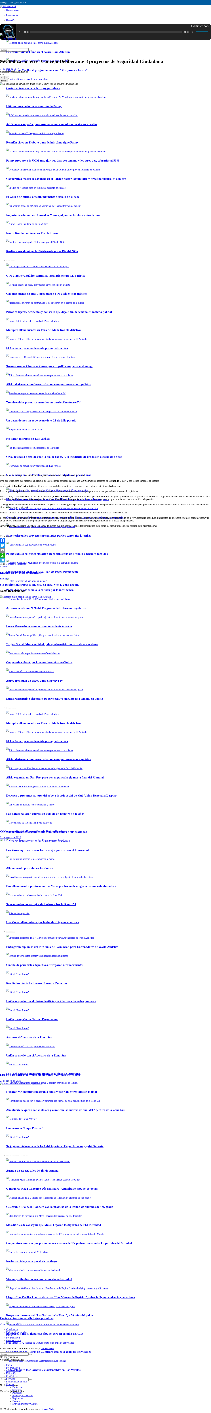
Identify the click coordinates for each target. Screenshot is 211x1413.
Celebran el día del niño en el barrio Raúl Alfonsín (38, 52)
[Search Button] (30, 1379)
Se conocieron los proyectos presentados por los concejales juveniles (48, 535)
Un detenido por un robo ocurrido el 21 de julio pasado (41, 420)
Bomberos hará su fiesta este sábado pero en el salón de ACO (44, 1333)
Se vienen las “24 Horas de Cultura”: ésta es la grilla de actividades (48, 1351)
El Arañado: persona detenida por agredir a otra (37, 348)
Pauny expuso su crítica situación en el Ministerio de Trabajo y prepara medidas (57, 553)
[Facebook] (105, 540)
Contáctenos (12, 1329)
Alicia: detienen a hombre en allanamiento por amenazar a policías (48, 384)
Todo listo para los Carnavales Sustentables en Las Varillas (43, 1370)
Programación (12, 15)
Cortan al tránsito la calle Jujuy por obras (26, 1318)
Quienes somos (12, 10)
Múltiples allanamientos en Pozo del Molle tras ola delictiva (43, 330)
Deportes (16, 1401)
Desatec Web (47, 1348)
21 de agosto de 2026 (10, 837)
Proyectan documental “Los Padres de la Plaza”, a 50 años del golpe (49, 1315)
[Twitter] (105, 545)
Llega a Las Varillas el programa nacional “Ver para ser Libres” (46, 70)
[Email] (105, 550)
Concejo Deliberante (16, 563)
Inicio (8, 30)
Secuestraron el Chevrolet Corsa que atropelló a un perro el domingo (49, 366)
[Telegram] (105, 560)
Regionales (17, 1398)
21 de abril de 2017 (9, 69)
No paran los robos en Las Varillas (28, 438)
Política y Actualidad (15, 484)
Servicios (10, 1379)
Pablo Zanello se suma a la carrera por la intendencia (40, 589)
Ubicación (10, 20)
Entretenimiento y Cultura (25, 1404)
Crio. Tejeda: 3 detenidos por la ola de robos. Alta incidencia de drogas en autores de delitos (64, 456)
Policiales (17, 1392)
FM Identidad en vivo (16, 1332)
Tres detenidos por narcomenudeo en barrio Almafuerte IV (43, 402)
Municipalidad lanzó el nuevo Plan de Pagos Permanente (42, 571)
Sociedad (16, 1390)
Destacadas (17, 1387)
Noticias (10, 1384)
